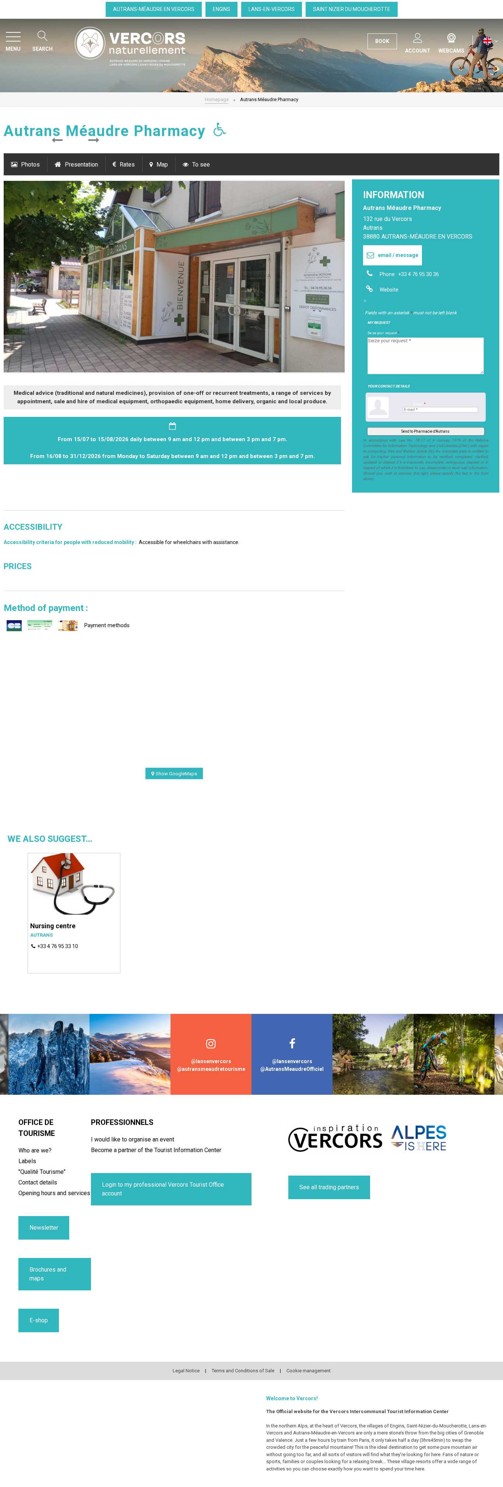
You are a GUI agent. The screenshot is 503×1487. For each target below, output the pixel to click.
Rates (127, 164)
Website (389, 290)
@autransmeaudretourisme (211, 1069)
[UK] (490, 41)
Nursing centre (52, 926)
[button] (57, 140)
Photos (30, 164)
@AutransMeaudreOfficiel (292, 1069)
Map (162, 164)
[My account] (417, 36)
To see (201, 164)
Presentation (81, 164)
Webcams (451, 36)
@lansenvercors (211, 1061)
